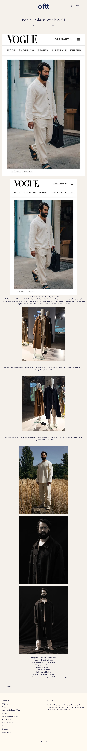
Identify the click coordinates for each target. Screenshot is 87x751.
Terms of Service (7, 723)
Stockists (5, 729)
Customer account (8, 707)
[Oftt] (43, 6)
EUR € (41, 741)
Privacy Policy (6, 719)
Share (8, 686)
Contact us (5, 700)
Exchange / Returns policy (10, 716)
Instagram (5, 726)
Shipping (5, 704)
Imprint (4, 713)
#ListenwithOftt (7, 732)
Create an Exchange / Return (11, 710)
